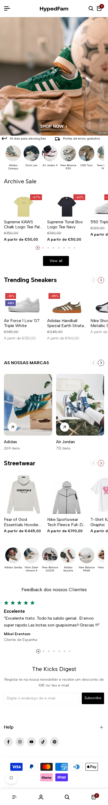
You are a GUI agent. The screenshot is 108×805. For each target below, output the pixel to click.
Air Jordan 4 (49, 165)
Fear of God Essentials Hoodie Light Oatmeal (21, 522)
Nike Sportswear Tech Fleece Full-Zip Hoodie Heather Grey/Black (66, 522)
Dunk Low (31, 165)
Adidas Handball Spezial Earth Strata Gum (65, 323)
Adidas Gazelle (68, 569)
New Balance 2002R (50, 569)
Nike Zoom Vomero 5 (31, 569)
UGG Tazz (86, 165)
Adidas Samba (13, 567)
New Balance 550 (68, 167)
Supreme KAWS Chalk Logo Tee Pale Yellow (23, 224)
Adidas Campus (13, 167)
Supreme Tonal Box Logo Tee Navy (65, 224)
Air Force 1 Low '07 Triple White (22, 323)
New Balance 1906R (87, 569)
